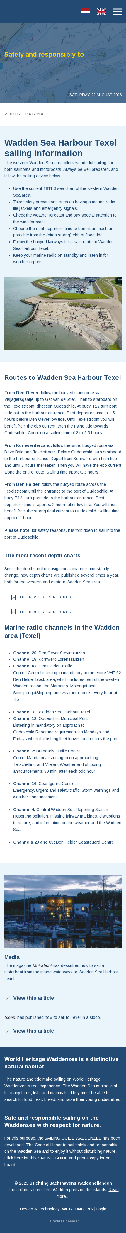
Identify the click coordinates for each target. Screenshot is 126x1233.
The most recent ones (45, 597)
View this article (33, 998)
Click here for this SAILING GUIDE (36, 1158)
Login (101, 1209)
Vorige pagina (24, 114)
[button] (117, 11)
